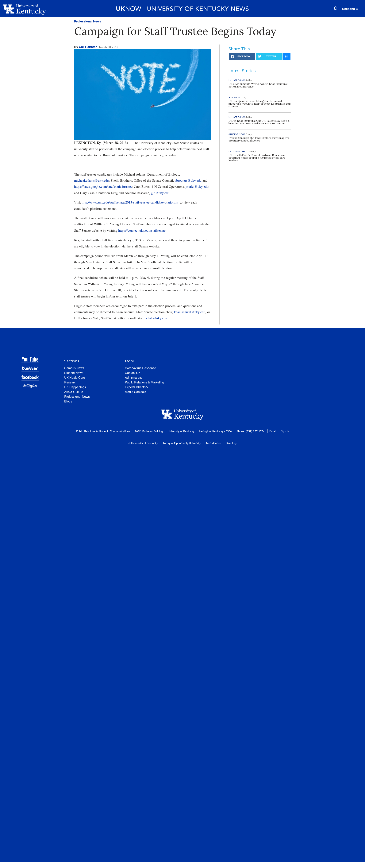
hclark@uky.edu (155, 318)
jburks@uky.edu (197, 186)
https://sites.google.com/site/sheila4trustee (103, 186)
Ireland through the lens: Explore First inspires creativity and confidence (259, 139)
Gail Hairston (88, 47)
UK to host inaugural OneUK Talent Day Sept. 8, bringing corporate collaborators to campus (259, 122)
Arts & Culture (73, 392)
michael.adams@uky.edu (91, 180)
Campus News (74, 368)
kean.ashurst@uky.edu (189, 311)
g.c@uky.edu (160, 192)
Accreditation (213, 443)
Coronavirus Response (140, 368)
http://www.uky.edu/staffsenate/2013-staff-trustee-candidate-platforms (130, 202)
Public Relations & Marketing (144, 382)
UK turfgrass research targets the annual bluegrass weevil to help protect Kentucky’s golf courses (260, 103)
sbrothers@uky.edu (188, 180)
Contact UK (132, 373)
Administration (134, 377)
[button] (350, 8)
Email (272, 431)
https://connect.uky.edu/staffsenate (142, 230)
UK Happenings (75, 387)
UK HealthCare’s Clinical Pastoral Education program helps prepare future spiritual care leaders (257, 157)
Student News (73, 373)
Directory (231, 443)
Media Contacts (135, 392)
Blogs (68, 401)
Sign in (285, 431)
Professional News (87, 21)
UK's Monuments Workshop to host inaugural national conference (258, 85)
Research (70, 382)
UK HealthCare (74, 377)
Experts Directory (136, 387)
